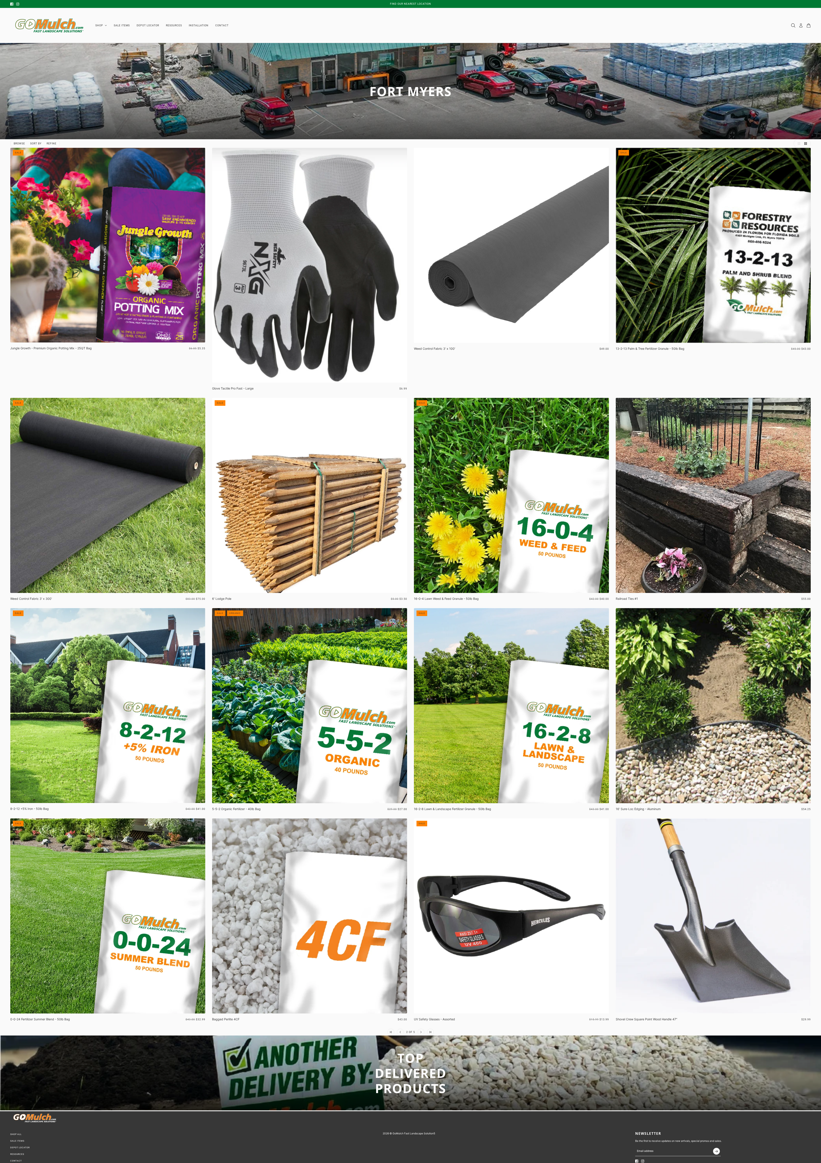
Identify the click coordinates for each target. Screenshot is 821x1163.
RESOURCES (17, 1154)
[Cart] (808, 25)
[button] (798, 143)
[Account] (801, 25)
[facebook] (11, 4)
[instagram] (17, 4)
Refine (51, 143)
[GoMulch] (49, 25)
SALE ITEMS (17, 1141)
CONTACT (16, 1161)
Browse (19, 143)
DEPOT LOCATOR (20, 1147)
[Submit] (716, 1151)
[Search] (793, 25)
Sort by (35, 143)
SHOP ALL (16, 1134)
